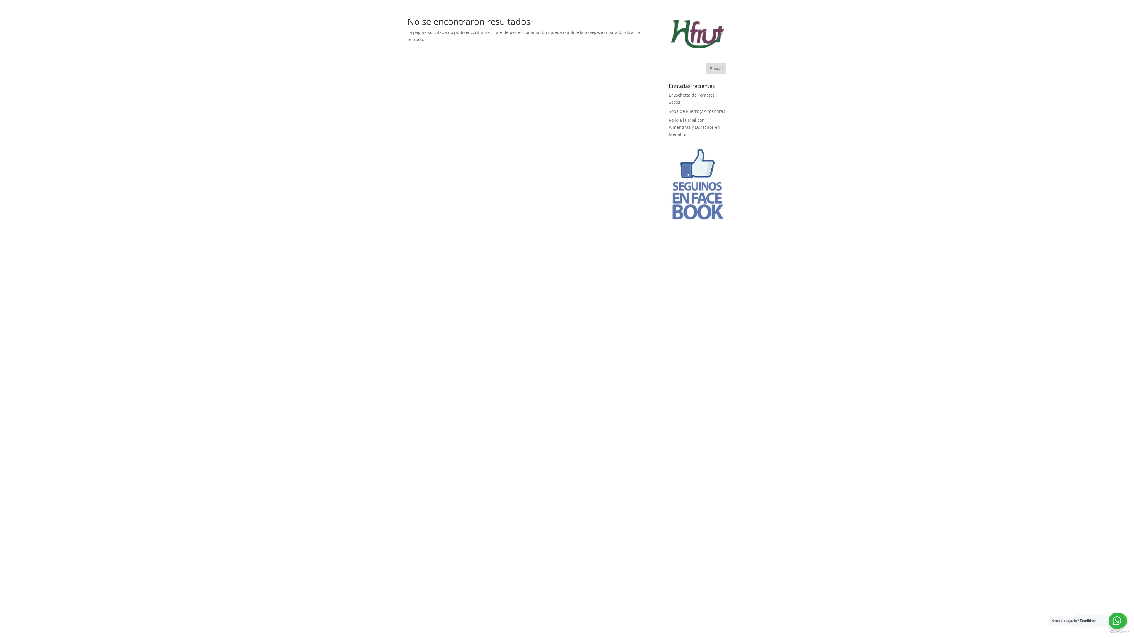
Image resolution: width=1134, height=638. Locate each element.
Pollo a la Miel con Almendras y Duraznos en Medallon (694, 127)
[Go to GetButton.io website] (1119, 632)
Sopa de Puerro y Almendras (697, 111)
